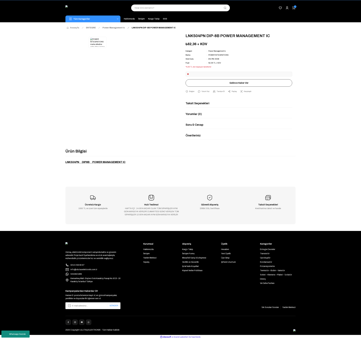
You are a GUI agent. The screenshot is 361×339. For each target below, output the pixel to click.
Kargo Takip (187, 249)
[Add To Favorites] (190, 91)
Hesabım (225, 249)
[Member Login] (287, 8)
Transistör (264, 254)
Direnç (263, 279)
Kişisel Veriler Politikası (192, 270)
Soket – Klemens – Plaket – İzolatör (276, 275)
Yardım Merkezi (150, 258)
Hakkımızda (148, 249)
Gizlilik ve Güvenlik (190, 262)
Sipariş (146, 262)
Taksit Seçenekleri (197, 103)
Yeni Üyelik (226, 254)
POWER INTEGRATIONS (218, 55)
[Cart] (294, 8)
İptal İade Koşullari (190, 266)
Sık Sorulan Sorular (270, 307)
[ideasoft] (165, 337)
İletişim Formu (188, 254)
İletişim (146, 254)
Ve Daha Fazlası (267, 283)
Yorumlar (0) (194, 114)
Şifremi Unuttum (228, 262)
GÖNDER (114, 306)
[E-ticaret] (180, 337)
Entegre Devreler (267, 249)
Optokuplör (265, 258)
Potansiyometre (267, 266)
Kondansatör (266, 262)
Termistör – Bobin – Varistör (272, 270)
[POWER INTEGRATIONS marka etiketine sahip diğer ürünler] (97, 42)
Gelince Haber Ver (238, 83)
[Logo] (92, 8)
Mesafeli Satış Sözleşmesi (194, 258)
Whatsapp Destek (17, 334)
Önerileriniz (193, 135)
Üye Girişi (225, 258)
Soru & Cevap (194, 124)
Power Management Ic (217, 51)
